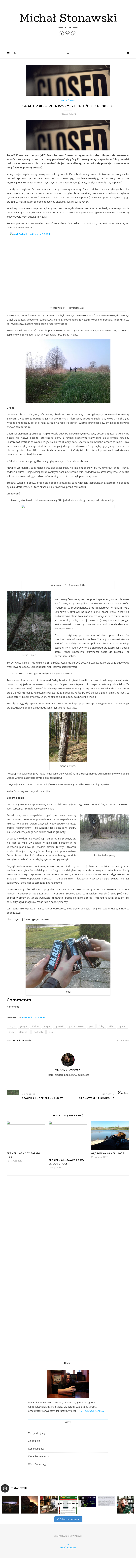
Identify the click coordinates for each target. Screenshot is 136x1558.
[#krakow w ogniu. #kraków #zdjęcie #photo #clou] (29, 1505)
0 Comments (122, 1040)
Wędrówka (68, 100)
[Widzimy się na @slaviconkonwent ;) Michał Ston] (87, 1501)
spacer (122, 1026)
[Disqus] (68, 1224)
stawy (11, 1032)
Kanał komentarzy (38, 1456)
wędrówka (38, 1032)
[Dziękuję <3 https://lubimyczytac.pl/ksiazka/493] (106, 1501)
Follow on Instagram (70, 1519)
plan (91, 1026)
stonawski (24, 1032)
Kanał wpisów (36, 1448)
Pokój (101, 1026)
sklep (111, 1026)
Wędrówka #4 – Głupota (107, 1153)
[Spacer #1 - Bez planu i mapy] (13, 1092)
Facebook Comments (33, 1017)
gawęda (23, 1026)
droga (12, 1026)
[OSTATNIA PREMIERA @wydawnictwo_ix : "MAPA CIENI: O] (49, 1505)
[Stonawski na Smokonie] (123, 1092)
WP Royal (77, 1535)
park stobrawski (76, 1026)
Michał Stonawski (68, 18)
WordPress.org (37, 1464)
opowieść (59, 1026)
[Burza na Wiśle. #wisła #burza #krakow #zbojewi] (10, 1505)
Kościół (35, 1026)
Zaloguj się (34, 1440)
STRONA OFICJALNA (92, 1410)
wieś (51, 1032)
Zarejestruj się (36, 1433)
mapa (47, 1026)
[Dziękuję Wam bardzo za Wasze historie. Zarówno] (125, 1505)
